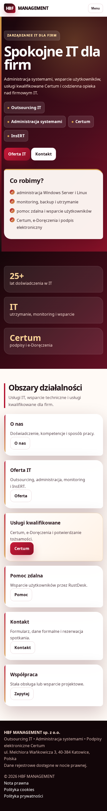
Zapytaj (21, 693)
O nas (20, 443)
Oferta (20, 496)
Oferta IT (17, 154)
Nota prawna (16, 783)
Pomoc (21, 594)
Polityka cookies (19, 789)
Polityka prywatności (23, 796)
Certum (21, 548)
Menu (95, 8)
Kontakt (43, 154)
